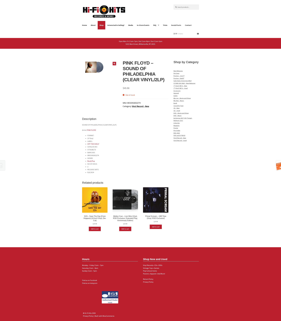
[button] (114, 63)
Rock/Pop (91, 161)
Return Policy (148, 279)
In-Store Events (143, 25)
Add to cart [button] (95, 229)
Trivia (165, 25)
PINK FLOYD (91, 130)
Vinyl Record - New (140, 106)
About (93, 25)
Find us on (89, 280)
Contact (188, 25)
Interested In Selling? (115, 25)
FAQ (154, 25)
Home (84, 25)
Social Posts (176, 25)
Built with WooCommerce (104, 316)
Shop (101, 25)
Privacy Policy (148, 282)
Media (130, 25)
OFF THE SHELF (93, 144)
